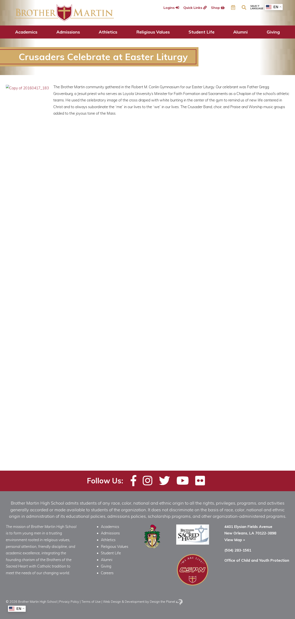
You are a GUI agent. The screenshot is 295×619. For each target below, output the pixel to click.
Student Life (201, 32)
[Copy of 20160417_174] (153, 428)
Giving (273, 32)
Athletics (108, 32)
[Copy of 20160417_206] (271, 428)
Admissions (68, 32)
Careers (107, 573)
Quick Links (193, 7)
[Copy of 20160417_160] (55, 428)
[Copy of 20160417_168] (114, 428)
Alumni (240, 32)
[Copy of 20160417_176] (192, 428)
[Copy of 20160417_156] (35, 428)
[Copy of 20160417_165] (94, 428)
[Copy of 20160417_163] (75, 428)
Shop (216, 7)
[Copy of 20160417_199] (251, 428)
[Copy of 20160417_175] (173, 428)
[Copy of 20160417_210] (35, 447)
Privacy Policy (69, 602)
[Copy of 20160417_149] (16, 428)
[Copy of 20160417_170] (133, 428)
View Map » (234, 539)
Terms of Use (91, 602)
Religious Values (153, 32)
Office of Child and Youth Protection (256, 560)
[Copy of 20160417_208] (16, 447)
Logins (169, 7)
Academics (26, 32)
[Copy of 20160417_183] (212, 428)
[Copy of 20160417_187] (232, 428)
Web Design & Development (123, 602)
